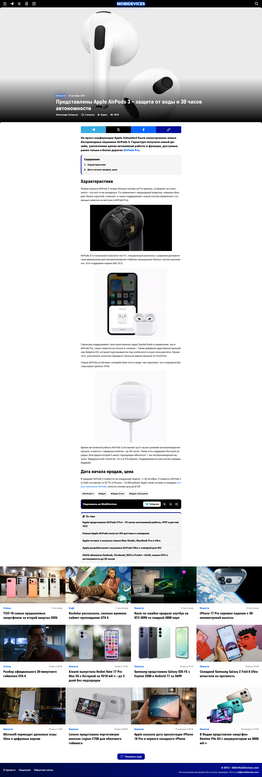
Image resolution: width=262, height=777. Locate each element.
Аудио (104, 114)
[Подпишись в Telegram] (12, 3)
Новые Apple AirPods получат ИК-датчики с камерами (115, 533)
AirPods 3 (89, 494)
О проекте (9, 770)
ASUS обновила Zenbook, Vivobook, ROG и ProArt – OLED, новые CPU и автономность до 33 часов (125, 557)
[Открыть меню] (5, 3)
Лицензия (25, 770)
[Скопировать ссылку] (168, 129)
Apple (103, 494)
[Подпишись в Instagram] (34, 3)
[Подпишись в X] (19, 3)
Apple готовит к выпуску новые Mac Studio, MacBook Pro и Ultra (121, 540)
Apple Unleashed (139, 494)
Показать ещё (133, 756)
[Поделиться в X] (118, 129)
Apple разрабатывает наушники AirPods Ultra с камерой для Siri (121, 547)
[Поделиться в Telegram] (93, 129)
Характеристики (96, 164)
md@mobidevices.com (247, 772)
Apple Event (118, 494)
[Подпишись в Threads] (26, 3)
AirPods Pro (131, 150)
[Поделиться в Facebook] (143, 129)
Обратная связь (43, 770)
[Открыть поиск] (256, 3)
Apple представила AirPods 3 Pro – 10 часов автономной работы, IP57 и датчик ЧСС (130, 524)
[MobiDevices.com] (131, 3)
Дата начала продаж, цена (102, 169)
